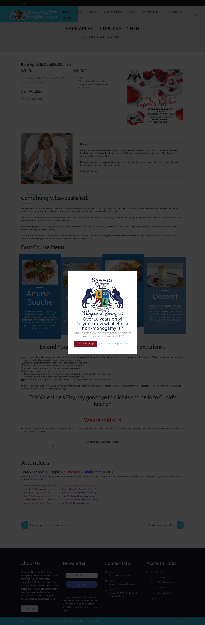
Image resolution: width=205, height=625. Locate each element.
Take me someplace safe (114, 343)
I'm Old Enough (86, 343)
